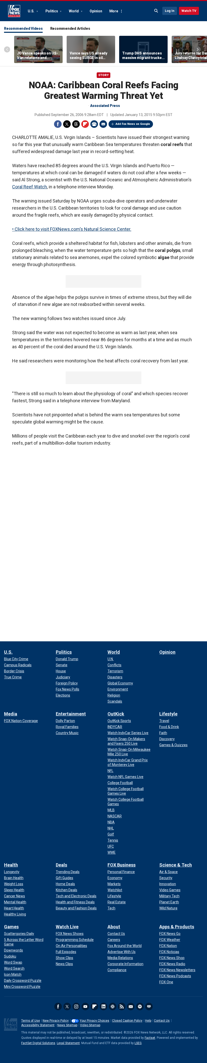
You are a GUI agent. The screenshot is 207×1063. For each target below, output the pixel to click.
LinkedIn (103, 1006)
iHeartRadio (149, 1006)
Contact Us (162, 1020)
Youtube (85, 1006)
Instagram (76, 1006)
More (113, 11)
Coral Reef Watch (29, 186)
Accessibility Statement (38, 1025)
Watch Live (67, 926)
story (103, 75)
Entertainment (71, 713)
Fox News (14, 11)
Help (148, 1020)
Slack (112, 1006)
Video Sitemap (90, 1025)
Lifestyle (168, 713)
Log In (169, 11)
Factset (150, 1038)
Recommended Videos (23, 28)
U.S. (31, 11)
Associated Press (105, 106)
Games (11, 926)
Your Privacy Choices (94, 1020)
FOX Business (122, 865)
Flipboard (85, 124)
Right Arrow (198, 49)
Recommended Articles (70, 28)
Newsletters (131, 1006)
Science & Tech (175, 865)
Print (94, 124)
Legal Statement (68, 1043)
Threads (76, 124)
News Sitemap (67, 1025)
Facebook (58, 124)
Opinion (96, 11)
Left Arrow (7, 49)
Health (11, 865)
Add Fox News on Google (133, 124)
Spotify (140, 1006)
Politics (52, 11)
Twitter (67, 124)
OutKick (116, 713)
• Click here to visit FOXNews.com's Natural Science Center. (71, 229)
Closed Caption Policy (127, 1020)
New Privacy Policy (56, 1020)
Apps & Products (176, 926)
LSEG (138, 1043)
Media (10, 713)
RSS (121, 1006)
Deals (61, 865)
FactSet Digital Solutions (38, 1043)
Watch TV (189, 11)
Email (103, 124)
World (74, 11)
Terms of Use (30, 1020)
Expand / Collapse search (156, 11)
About (114, 926)
